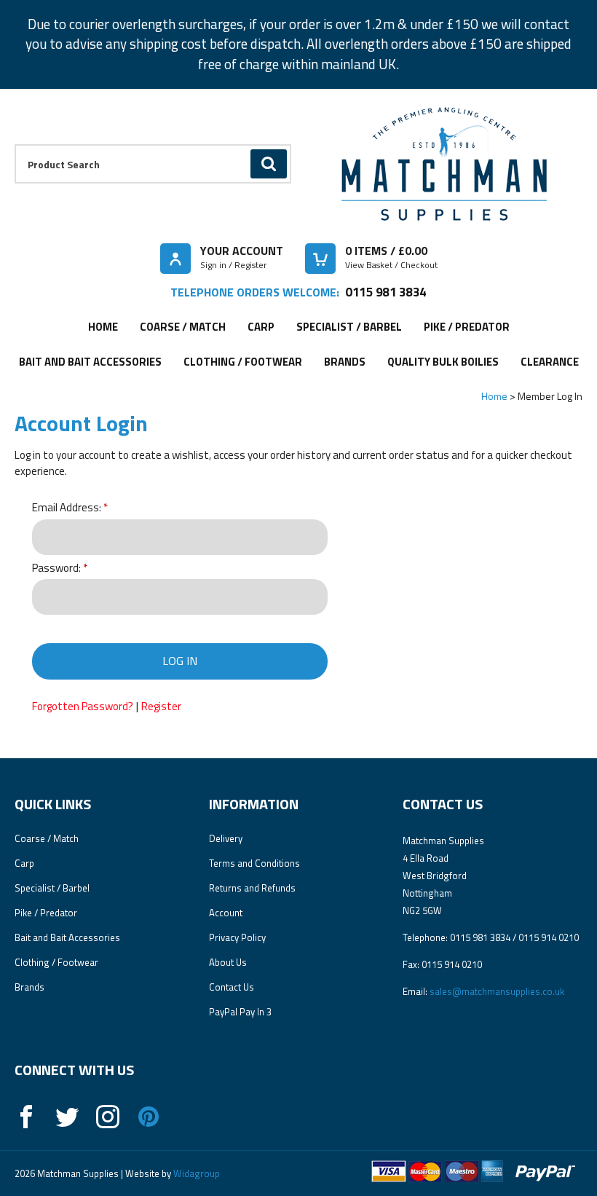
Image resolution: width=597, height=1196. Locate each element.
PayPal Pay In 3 (240, 1011)
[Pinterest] (148, 1116)
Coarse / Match (183, 326)
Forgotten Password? (82, 706)
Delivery (225, 838)
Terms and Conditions (254, 863)
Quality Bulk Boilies (443, 361)
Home (103, 326)
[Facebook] (26, 1116)
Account (225, 912)
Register (161, 706)
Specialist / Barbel (349, 326)
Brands (344, 361)
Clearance (550, 361)
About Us (228, 962)
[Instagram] (107, 1116)
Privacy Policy (237, 937)
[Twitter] (67, 1116)
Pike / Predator (467, 326)
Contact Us (231, 987)
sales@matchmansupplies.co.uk (497, 991)
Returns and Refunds (252, 888)
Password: (56, 568)
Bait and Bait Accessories (90, 361)
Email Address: (66, 508)
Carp (261, 326)
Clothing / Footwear (242, 361)
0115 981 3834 (385, 292)
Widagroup (195, 1173)
